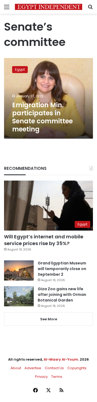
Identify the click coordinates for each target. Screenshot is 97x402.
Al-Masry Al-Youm (61, 359)
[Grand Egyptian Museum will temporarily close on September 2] (19, 270)
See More (48, 319)
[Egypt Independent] (48, 7)
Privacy (41, 376)
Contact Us (54, 368)
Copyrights (76, 368)
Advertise (33, 368)
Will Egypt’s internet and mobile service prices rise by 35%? (43, 240)
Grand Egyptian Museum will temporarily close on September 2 (62, 268)
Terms (56, 376)
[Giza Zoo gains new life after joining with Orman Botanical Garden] (19, 296)
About (16, 368)
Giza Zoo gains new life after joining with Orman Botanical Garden (62, 294)
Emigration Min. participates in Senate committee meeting (42, 117)
